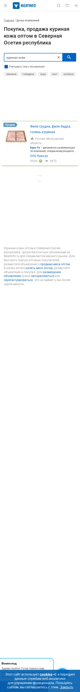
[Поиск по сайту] (58, 5)
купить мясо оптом (39, 268)
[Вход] (75, 5)
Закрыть (66, 687)
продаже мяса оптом (55, 264)
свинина (11, 74)
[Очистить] (58, 57)
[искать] (69, 57)
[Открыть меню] (5, 5)
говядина (28, 74)
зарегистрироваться (18, 280)
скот (54, 74)
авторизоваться (42, 276)
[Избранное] (67, 5)
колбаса (69, 74)
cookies (46, 674)
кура (43, 74)
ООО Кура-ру (39, 156)
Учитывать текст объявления (27, 66)
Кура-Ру (35, 147)
